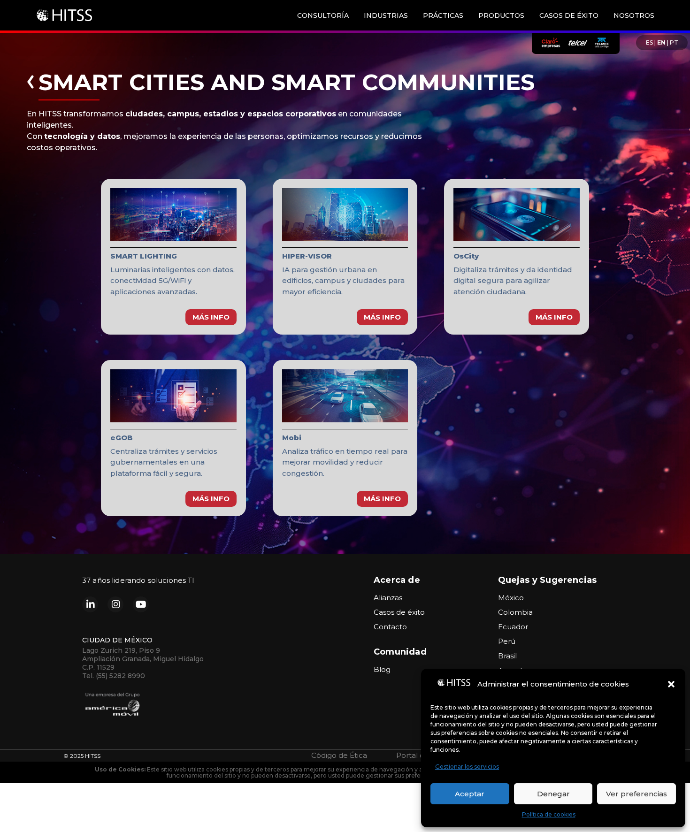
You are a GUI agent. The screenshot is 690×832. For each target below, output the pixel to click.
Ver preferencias (636, 793)
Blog (382, 669)
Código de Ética (339, 755)
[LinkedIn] (90, 604)
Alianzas (388, 597)
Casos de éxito (399, 612)
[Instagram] (115, 604)
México (511, 597)
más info (211, 317)
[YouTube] (141, 604)
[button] (671, 684)
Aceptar (469, 793)
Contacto (390, 626)
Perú (506, 641)
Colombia (515, 612)
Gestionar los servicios (467, 766)
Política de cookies (548, 814)
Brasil (507, 655)
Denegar (553, 793)
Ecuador (513, 626)
